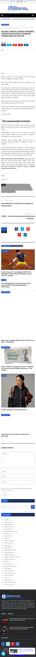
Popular (10, 614)
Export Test (7, 533)
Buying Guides (8, 526)
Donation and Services (10, 531)
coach (20, 184)
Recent (3, 614)
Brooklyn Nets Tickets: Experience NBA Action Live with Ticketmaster (21, 628)
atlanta (8, 184)
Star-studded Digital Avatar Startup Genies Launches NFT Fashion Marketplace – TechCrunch (16, 285)
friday (18, 187)
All (4, 519)
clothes (14, 184)
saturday (17, 189)
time (3, 191)
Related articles (6, 246)
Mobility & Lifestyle (9, 559)
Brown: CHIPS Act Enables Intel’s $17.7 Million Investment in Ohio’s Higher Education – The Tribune (17, 368)
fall (10, 187)
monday (4, 189)
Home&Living (7, 554)
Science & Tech (8, 573)
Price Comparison (8, 571)
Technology (7, 580)
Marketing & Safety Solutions (11, 557)
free (14, 187)
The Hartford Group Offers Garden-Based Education (15, 435)
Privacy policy (20, 654)
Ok (13, 654)
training (8, 191)
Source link (4, 179)
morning (10, 189)
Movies (6, 561)
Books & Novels (8, 524)
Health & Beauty (5, 24)
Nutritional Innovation (9, 566)
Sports (6, 578)
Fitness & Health (8, 540)
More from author (17, 246)
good (23, 187)
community (26, 184)
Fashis (5, 538)
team (22, 189)
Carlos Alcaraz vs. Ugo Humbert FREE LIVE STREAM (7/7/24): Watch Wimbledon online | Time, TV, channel (16, 273)
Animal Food (7, 522)
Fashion (4, 280)
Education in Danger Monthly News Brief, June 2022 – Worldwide (17, 341)
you (13, 191)
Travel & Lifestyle (5, 292)
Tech (27, 189)
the (30, 189)
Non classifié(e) (8, 564)
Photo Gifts (7, 568)
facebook (4, 187)
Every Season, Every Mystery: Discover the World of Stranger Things (22, 619)
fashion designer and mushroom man (14, 410)
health (28, 187)
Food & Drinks (7, 543)
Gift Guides (7, 545)
